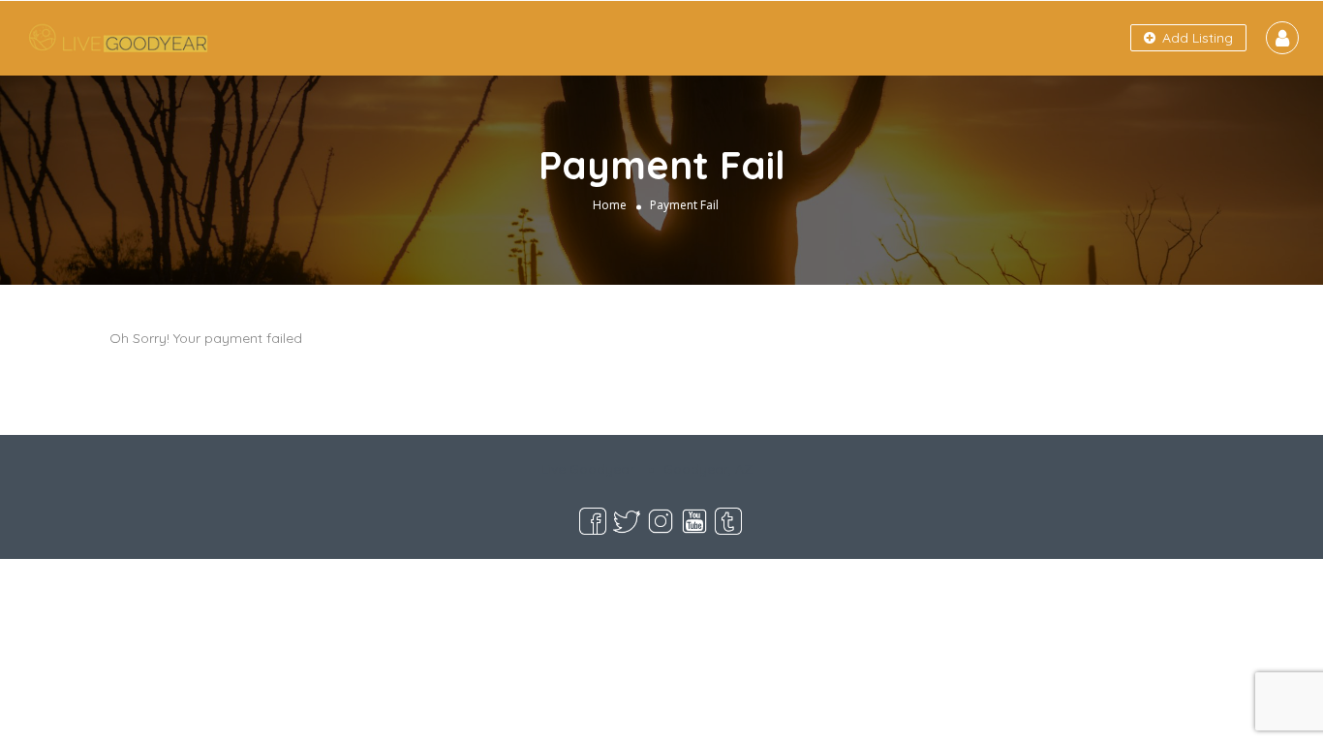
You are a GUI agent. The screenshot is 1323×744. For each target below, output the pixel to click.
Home (610, 205)
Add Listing (1195, 37)
